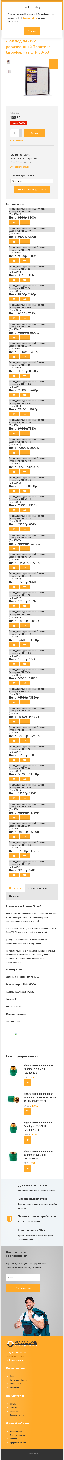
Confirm (32, 31)
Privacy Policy (30, 18)
